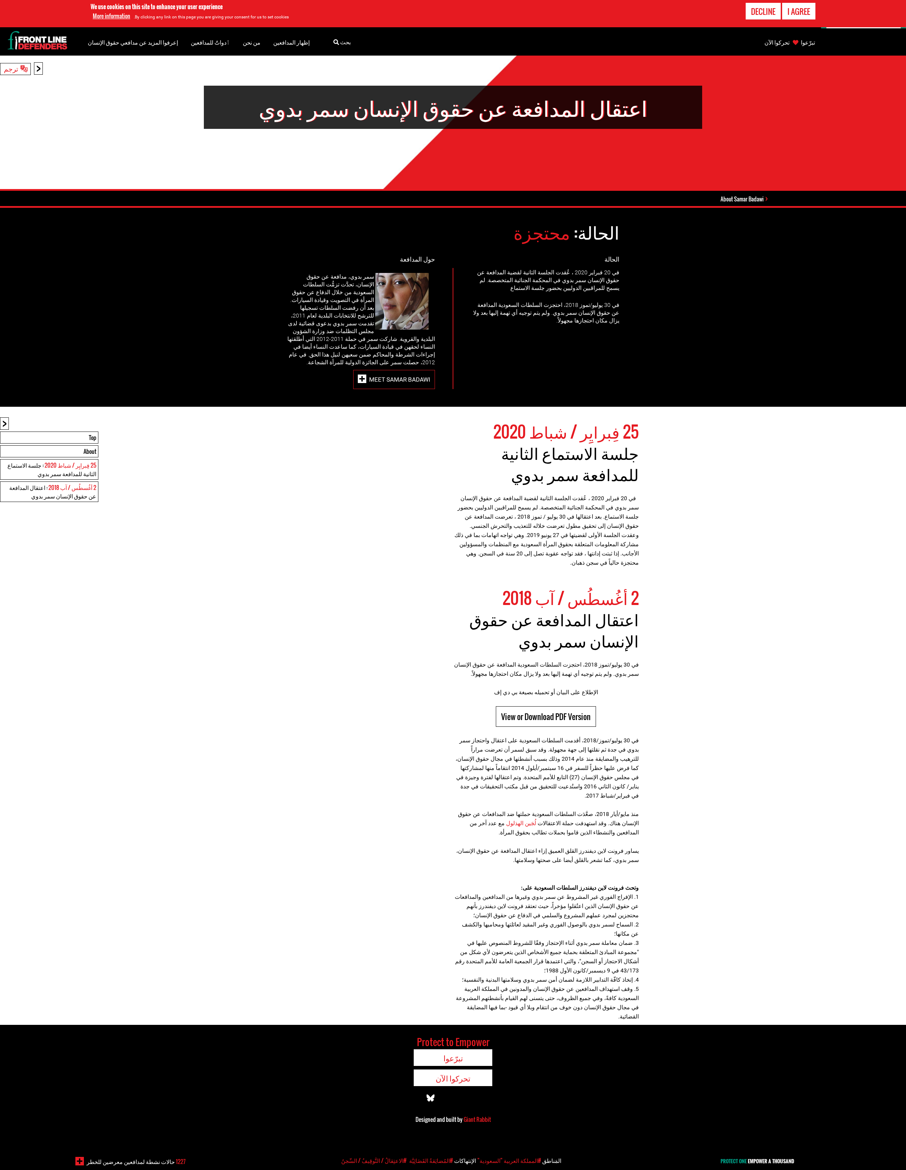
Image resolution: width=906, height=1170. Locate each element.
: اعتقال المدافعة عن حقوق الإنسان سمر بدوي (52, 491)
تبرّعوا (808, 42)
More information (111, 16)
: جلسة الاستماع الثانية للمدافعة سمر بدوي (51, 469)
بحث (345, 42)
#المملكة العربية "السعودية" (509, 1160)
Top (92, 437)
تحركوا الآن (777, 42)
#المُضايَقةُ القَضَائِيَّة (431, 1160)
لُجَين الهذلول (521, 823)
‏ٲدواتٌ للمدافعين (210, 42)
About (90, 451)
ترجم (11, 68)
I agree (798, 11)
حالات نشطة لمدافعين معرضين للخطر (136, 1161)
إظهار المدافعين (291, 42)
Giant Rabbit (477, 1119)
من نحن (251, 42)
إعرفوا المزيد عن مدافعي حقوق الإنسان (133, 42)
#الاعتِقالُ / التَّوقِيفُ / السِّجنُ (374, 1160)
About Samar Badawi (742, 199)
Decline (763, 11)
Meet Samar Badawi (399, 379)
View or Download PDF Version (546, 716)
